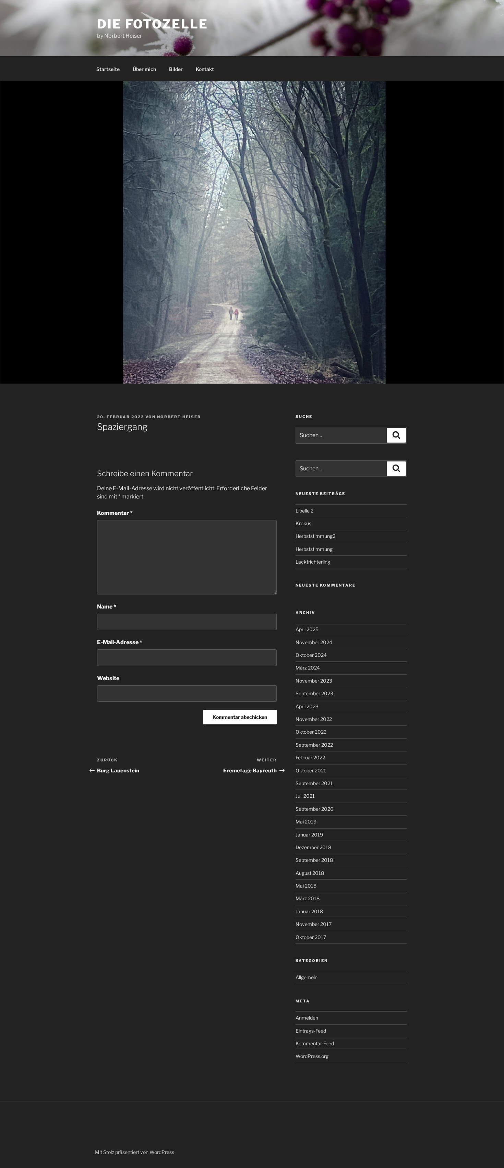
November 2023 (314, 681)
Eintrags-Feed (311, 1031)
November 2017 (314, 924)
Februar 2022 (310, 757)
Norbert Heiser (179, 416)
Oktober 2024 (311, 655)
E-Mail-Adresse (119, 642)
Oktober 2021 (311, 770)
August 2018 (310, 873)
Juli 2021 (305, 796)
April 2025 (307, 629)
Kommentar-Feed (315, 1043)
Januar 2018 (309, 911)
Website (108, 678)
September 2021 (314, 783)
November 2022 (314, 719)
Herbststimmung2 (315, 536)
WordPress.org (312, 1056)
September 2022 (314, 745)
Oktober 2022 (311, 732)
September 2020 (315, 809)
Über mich (144, 69)
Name (106, 606)
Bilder (176, 69)
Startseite (108, 69)
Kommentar (115, 513)
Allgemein (306, 977)
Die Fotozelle (152, 24)
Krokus (303, 523)
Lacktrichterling (313, 562)
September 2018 (314, 860)
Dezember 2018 (313, 847)
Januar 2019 (309, 835)
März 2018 (308, 898)
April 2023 (307, 706)
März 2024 (308, 668)
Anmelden (307, 1018)
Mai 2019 (306, 821)
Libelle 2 (304, 511)
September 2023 (314, 693)
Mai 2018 (306, 886)
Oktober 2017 (311, 937)
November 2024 (314, 642)
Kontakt (205, 69)
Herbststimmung (314, 549)
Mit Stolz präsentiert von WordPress (134, 1152)
